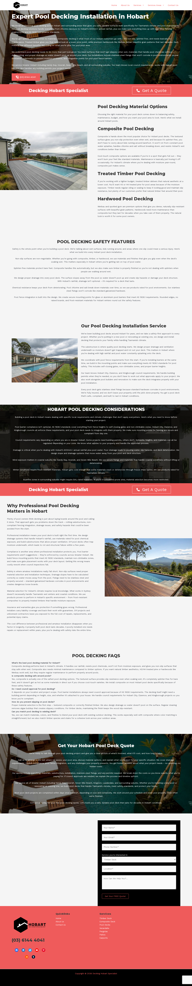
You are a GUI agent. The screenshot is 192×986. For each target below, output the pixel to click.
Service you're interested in (114, 855)
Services (137, 5)
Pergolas (104, 931)
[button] (142, 5)
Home (114, 5)
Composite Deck (107, 921)
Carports (104, 938)
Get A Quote (154, 90)
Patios (102, 934)
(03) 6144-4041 (28, 77)
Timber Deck (106, 918)
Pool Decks (105, 925)
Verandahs (104, 928)
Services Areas (154, 5)
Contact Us (173, 5)
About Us (125, 5)
